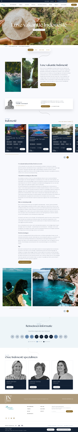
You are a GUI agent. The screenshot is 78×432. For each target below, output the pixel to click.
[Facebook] (9, 418)
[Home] (1, 1)
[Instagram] (6, 418)
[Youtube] (11, 418)
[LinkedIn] (14, 418)
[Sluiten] (72, 429)
